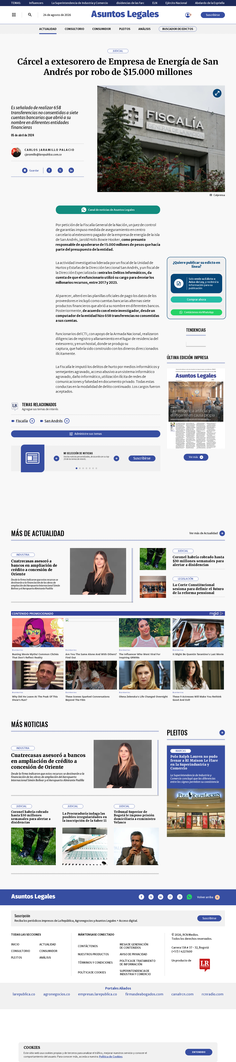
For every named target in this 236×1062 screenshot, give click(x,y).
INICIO (15, 944)
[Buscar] (30, 15)
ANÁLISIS (144, 29)
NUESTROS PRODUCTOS (93, 954)
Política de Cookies (110, 1056)
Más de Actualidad (37, 533)
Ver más (193, 457)
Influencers (36, 3)
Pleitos (177, 732)
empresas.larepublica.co (97, 994)
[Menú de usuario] (188, 15)
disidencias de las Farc (130, 3)
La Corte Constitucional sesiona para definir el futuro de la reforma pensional (198, 589)
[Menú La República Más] (14, 15)
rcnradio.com (212, 994)
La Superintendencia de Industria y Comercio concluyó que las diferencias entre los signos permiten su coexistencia (194, 778)
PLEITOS (124, 29)
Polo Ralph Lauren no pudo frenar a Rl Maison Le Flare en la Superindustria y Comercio (194, 762)
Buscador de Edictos (177, 29)
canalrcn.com (182, 994)
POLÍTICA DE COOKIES (92, 972)
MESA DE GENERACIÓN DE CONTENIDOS (134, 946)
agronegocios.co (56, 994)
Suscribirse (213, 15)
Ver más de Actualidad (203, 533)
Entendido (198, 1052)
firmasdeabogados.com (144, 994)
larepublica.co (24, 994)
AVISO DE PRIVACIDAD (133, 954)
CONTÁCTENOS (88, 946)
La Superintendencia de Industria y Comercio (80, 3)
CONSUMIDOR (101, 29)
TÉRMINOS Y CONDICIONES (95, 962)
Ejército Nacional (176, 3)
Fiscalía (22, 421)
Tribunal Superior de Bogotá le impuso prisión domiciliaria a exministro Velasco (134, 817)
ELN (154, 3)
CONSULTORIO (74, 29)
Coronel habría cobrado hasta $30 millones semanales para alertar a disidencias (198, 561)
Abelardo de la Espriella (209, 3)
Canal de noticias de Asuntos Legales (111, 209)
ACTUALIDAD (47, 29)
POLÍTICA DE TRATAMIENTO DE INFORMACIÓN (137, 962)
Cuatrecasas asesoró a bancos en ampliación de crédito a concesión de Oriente (34, 567)
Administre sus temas (88, 433)
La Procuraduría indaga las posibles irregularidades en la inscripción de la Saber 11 (84, 817)
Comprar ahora (196, 299)
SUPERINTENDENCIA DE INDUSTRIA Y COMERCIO (135, 972)
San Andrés (54, 421)
